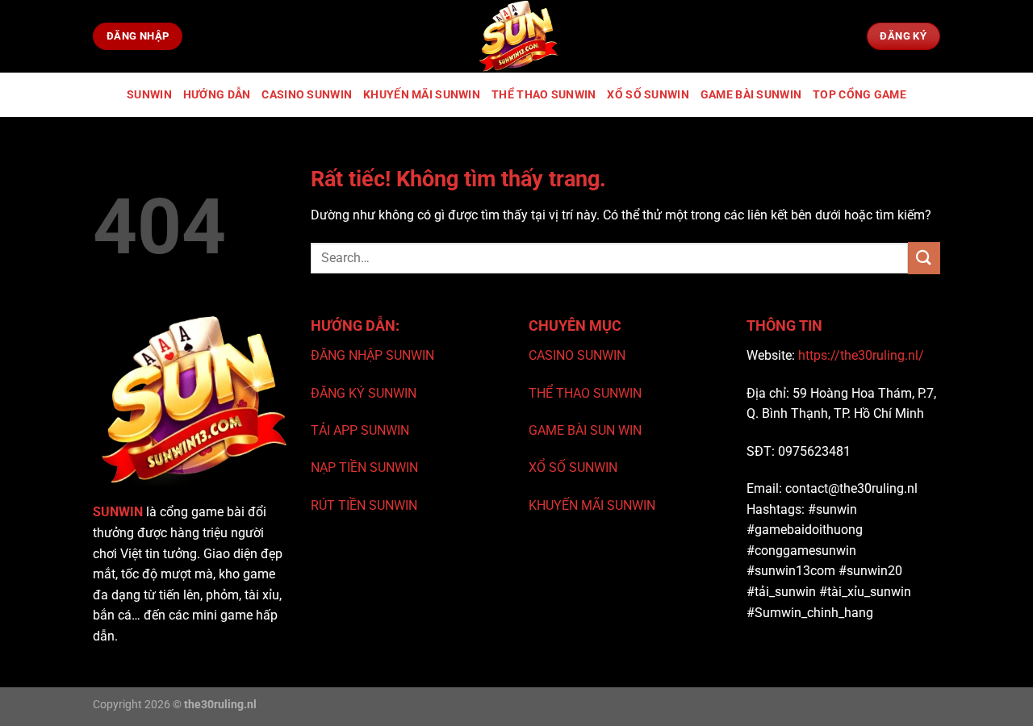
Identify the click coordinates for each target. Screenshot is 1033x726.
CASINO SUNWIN (577, 355)
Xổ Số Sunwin (647, 95)
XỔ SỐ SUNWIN (573, 467)
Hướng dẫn (217, 95)
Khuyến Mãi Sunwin (421, 95)
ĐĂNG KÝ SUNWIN (363, 393)
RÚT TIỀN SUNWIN (364, 505)
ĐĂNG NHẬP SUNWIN (372, 355)
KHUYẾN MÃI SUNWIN (592, 505)
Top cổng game (859, 95)
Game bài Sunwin (751, 95)
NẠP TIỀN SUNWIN (364, 467)
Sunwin (149, 95)
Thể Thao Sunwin (543, 95)
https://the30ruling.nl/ (861, 355)
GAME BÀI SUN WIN (585, 430)
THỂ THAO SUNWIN (585, 393)
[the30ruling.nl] (516, 36)
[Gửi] (924, 257)
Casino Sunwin (306, 95)
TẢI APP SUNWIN (360, 430)
